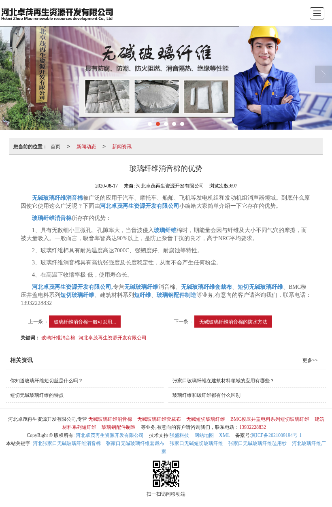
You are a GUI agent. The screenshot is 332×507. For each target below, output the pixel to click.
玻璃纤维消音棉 (58, 337)
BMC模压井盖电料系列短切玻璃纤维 (269, 419)
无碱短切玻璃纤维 (205, 419)
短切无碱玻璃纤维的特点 (37, 395)
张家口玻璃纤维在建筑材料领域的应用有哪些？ (223, 380)
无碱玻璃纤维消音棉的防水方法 (233, 321)
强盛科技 (179, 435)
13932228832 (252, 427)
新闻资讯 (122, 146)
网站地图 (204, 435)
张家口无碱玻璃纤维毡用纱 (257, 443)
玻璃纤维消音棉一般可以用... (85, 321)
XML (224, 435)
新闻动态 (86, 146)
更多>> (310, 360)
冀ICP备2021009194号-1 (276, 435)
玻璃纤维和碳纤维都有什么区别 (206, 395)
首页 (55, 146)
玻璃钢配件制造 (119, 427)
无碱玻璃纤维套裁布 (159, 419)
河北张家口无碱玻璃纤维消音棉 (67, 443)
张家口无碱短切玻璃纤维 (196, 443)
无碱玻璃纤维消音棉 (110, 419)
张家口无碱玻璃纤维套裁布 (135, 443)
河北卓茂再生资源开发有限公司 (113, 337)
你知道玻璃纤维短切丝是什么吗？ (46, 380)
